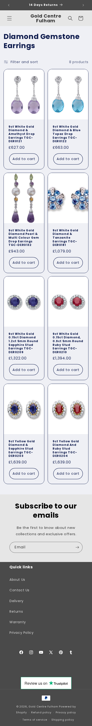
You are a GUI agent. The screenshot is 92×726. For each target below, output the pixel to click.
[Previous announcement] (9, 5)
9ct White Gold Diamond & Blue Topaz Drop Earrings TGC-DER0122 (66, 134)
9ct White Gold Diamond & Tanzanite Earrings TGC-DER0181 (65, 237)
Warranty (17, 622)
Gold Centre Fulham (43, 706)
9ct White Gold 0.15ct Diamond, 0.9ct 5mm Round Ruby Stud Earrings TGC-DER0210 (68, 343)
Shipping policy (62, 720)
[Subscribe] (77, 547)
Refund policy (41, 712)
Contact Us (19, 590)
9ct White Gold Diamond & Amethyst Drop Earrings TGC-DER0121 (21, 134)
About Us (17, 579)
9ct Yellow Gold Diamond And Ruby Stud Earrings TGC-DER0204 (66, 448)
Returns (16, 611)
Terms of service (34, 720)
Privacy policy (66, 712)
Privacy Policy (21, 632)
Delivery (16, 601)
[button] (9, 18)
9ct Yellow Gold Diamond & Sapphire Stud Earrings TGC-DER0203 (21, 448)
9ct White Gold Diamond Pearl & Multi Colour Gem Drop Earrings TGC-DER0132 (23, 237)
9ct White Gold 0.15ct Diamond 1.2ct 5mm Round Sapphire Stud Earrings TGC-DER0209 (23, 343)
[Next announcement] (83, 5)
